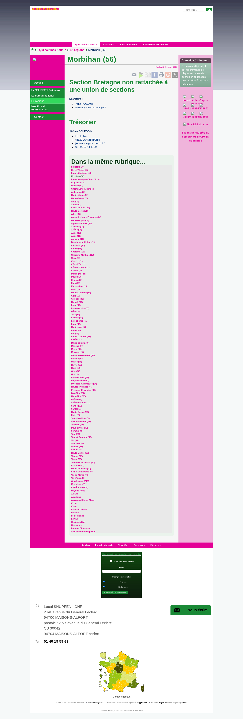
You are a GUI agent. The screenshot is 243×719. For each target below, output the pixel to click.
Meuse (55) (76, 362)
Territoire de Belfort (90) (83, 462)
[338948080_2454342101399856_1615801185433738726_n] (204, 116)
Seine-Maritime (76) (80, 418)
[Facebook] (154, 74)
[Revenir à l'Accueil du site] (34, 50)
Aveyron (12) (77, 239)
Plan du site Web (104, 545)
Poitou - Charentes (80, 528)
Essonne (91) (77, 465)
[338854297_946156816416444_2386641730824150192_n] (187, 116)
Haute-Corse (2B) (79, 211)
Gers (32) (75, 296)
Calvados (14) (78, 245)
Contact (38, 116)
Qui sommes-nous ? (52, 49)
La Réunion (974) (79, 487)
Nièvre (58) (76, 365)
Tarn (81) (75, 434)
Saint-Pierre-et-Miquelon (83, 531)
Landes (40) (77, 317)
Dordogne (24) (78, 274)
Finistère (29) (77, 167)
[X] (175, 74)
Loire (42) (76, 324)
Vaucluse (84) (77, 443)
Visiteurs (123, 582)
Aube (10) (76, 233)
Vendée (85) (77, 446)
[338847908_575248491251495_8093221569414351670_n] (195, 108)
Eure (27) (75, 283)
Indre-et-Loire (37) (80, 308)
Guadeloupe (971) (80, 481)
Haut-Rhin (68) (78, 396)
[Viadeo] (168, 74)
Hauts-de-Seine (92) (81, 468)
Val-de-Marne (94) (79, 475)
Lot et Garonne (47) (81, 336)
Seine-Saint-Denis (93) (82, 472)
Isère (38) (75, 311)
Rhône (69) (76, 399)
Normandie (76, 525)
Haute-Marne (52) (79, 195)
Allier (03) (76, 214)
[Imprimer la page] (161, 74)
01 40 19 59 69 (56, 641)
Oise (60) (75, 371)
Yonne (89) (76, 459)
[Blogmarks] (141, 74)
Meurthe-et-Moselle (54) (83, 355)
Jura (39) (75, 314)
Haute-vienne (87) (80, 453)
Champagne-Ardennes (82, 189)
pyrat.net (143, 703)
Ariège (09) (76, 230)
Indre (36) (76, 305)
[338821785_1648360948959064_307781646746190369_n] (187, 108)
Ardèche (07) (77, 226)
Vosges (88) (77, 456)
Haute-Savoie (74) (80, 412)
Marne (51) (76, 349)
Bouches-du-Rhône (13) (83, 242)
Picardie (75, 512)
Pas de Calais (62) (80, 377)
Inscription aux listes (121, 577)
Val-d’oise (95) (78, 478)
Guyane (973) (77, 182)
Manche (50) (77, 346)
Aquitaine (76, 497)
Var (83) (75, 440)
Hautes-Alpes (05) (80, 220)
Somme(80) (77, 431)
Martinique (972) (79, 484)
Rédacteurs (123, 587)
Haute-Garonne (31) (81, 292)
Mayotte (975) (78, 491)
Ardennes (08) (78, 192)
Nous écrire (198, 610)
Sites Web (123, 545)
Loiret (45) (76, 330)
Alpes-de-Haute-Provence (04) (86, 217)
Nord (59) (75, 368)
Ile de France (77, 516)
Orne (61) (75, 374)
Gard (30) (75, 289)
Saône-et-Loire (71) (80, 402)
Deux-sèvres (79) (79, 428)
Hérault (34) (77, 302)
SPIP (185, 703)
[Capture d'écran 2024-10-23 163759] (204, 99)
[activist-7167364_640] (195, 99)
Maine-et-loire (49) (80, 343)
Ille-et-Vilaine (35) (79, 170)
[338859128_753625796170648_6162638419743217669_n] (195, 116)
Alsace (74, 494)
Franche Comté (79, 509)
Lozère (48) (76, 340)
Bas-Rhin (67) (78, 393)
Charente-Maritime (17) (82, 255)
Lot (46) (75, 333)
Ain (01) (75, 201)
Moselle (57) (77, 185)
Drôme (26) (76, 280)
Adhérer (86, 545)
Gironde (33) (77, 299)
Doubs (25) (76, 277)
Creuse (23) (77, 270)
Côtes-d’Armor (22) (80, 267)
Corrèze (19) (77, 261)
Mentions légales (95, 703)
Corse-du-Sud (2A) (80, 207)
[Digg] (148, 74)
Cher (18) (75, 258)
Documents (139, 545)
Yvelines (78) (77, 424)
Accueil (38, 82)
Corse (74, 506)
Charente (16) (78, 252)
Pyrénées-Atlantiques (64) (84, 384)
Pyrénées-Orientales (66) (83, 390)
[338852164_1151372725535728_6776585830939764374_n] (204, 108)
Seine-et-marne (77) (81, 421)
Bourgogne (77, 359)
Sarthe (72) (76, 406)
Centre (74, 503)
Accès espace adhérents (45, 9)
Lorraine (75, 519)
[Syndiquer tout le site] (195, 124)
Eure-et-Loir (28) (79, 286)
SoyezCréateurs (165, 703)
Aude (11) (76, 236)
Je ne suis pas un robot (123, 562)
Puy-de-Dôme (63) (80, 380)
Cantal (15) (76, 248)
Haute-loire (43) (79, 327)
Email (121, 568)
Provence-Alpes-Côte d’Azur (85, 179)
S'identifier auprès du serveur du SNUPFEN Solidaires (195, 136)
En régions (77, 49)
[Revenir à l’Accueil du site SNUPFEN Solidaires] (47, 59)
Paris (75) (75, 415)
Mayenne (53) (77, 352)
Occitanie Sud (78, 522)
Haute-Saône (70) (79, 198)
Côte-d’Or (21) (78, 264)
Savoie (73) (76, 409)
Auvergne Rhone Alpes (82, 500)
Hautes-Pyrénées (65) (81, 387)
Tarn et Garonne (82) (81, 437)
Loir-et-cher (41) (79, 321)
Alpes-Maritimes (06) (81, 223)
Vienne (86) (76, 449)
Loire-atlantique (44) (81, 173)
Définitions (155, 545)
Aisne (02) (76, 204)
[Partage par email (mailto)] (134, 74)
